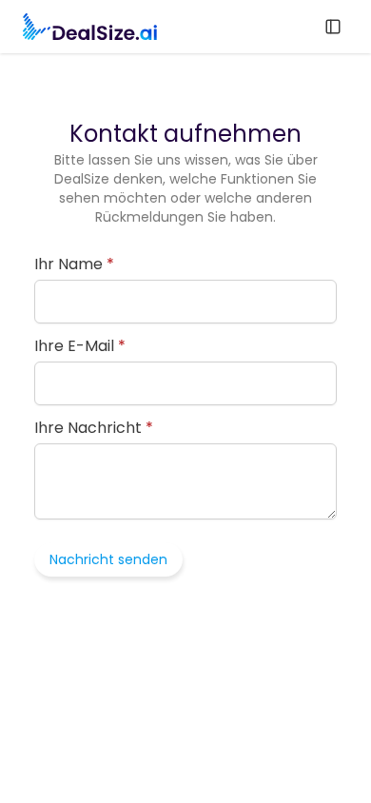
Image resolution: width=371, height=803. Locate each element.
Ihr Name (74, 264)
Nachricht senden (108, 559)
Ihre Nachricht (93, 428)
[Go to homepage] (90, 26)
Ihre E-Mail (80, 346)
